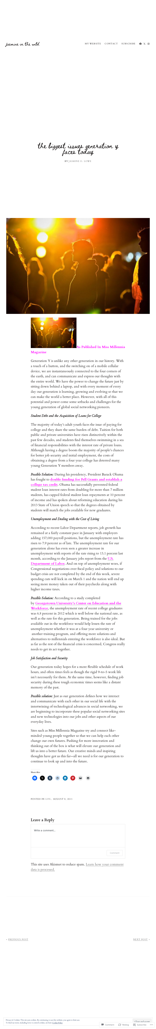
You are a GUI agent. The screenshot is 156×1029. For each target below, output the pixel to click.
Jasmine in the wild (22, 43)
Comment (114, 853)
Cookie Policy (57, 1023)
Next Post (140, 939)
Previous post (18, 939)
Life (48, 799)
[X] (144, 44)
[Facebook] (140, 44)
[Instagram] (148, 44)
